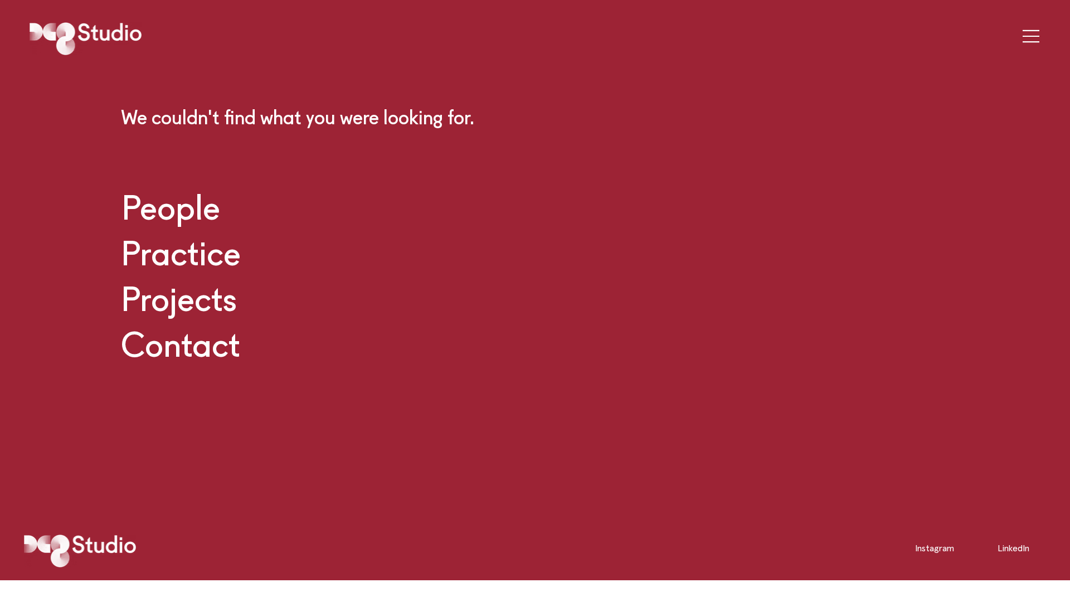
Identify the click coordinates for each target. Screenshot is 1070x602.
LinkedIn (1013, 548)
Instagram (934, 548)
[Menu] (1027, 36)
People (170, 207)
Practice (181, 252)
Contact (180, 344)
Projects (179, 298)
